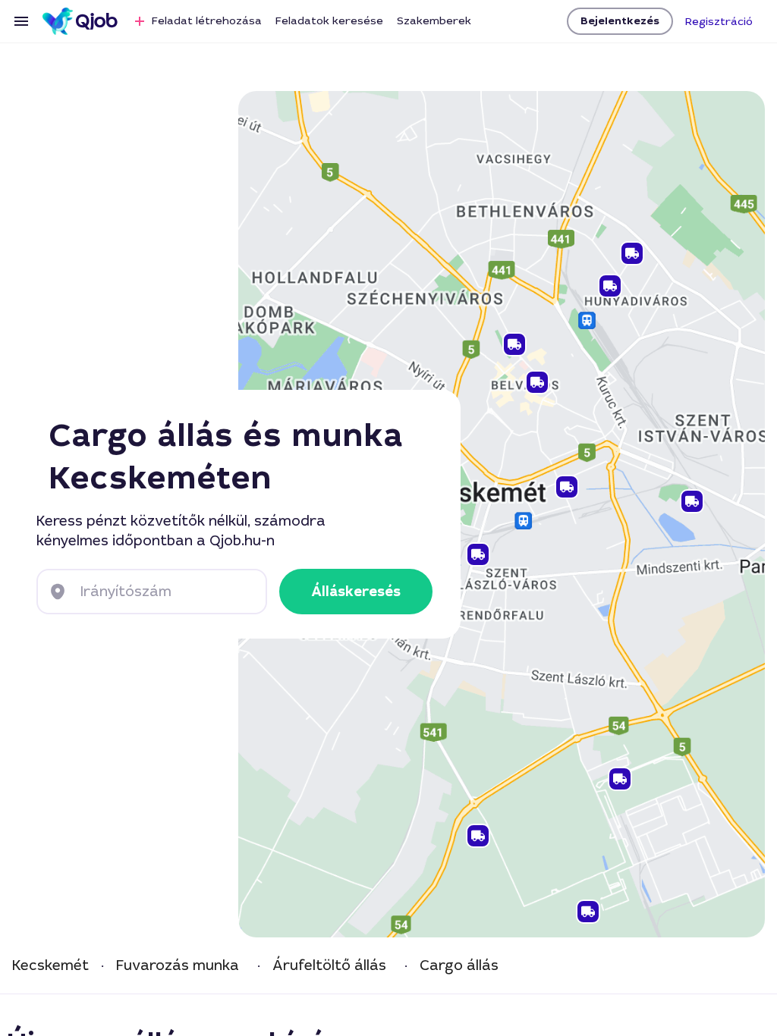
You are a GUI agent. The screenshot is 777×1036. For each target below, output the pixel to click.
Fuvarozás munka (177, 966)
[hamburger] (21, 21)
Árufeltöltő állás (329, 966)
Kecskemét (50, 966)
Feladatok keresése (329, 20)
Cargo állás (459, 966)
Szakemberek (434, 20)
